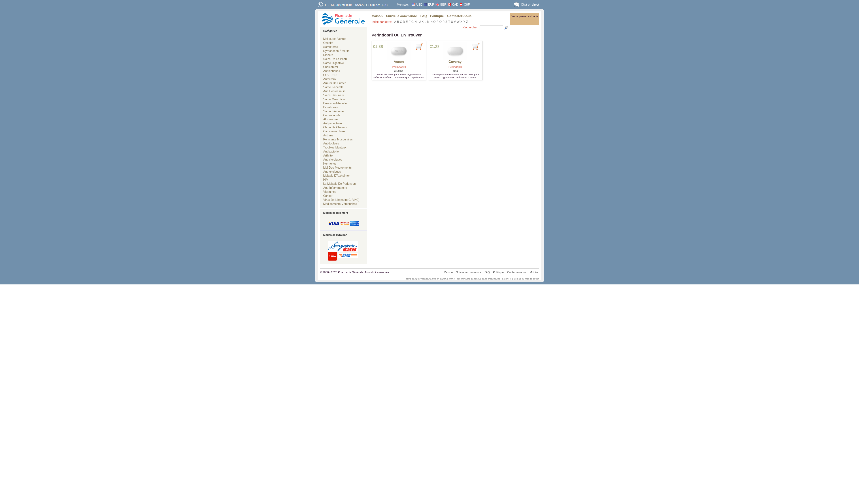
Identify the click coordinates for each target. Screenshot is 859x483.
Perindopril (399, 67)
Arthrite (328, 155)
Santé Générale (333, 87)
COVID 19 (329, 75)
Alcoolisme (330, 119)
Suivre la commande (401, 16)
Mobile (534, 272)
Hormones (329, 163)
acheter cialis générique (469, 279)
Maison (377, 16)
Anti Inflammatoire (335, 187)
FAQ (423, 16)
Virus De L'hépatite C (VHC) (341, 199)
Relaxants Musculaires (338, 139)
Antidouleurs (331, 143)
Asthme (328, 135)
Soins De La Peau (335, 59)
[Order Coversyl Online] (455, 51)
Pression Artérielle (335, 103)
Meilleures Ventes (334, 38)
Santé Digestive (333, 63)
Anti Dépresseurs (334, 91)
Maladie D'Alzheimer (336, 175)
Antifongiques (332, 171)
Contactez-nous (459, 16)
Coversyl (455, 62)
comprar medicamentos (424, 279)
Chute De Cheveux (335, 127)
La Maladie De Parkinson (339, 183)
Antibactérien (331, 151)
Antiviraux (329, 79)
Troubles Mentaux (335, 147)
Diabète (328, 55)
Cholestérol (330, 67)
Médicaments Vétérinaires (340, 203)
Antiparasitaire (332, 123)
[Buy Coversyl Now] (476, 46)
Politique (437, 16)
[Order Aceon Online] (399, 51)
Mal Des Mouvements (337, 167)
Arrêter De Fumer (334, 83)
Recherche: (470, 27)
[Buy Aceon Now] (419, 46)
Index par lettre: (382, 21)
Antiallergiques (332, 159)
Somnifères (330, 47)
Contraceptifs (331, 115)
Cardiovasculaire (334, 131)
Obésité (328, 42)
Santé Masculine (334, 99)
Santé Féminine (333, 111)
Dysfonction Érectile (336, 51)
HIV (325, 179)
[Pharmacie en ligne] (343, 19)
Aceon (399, 62)
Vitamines (329, 191)
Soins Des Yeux (333, 95)
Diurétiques (330, 107)
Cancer (327, 195)
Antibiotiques (331, 71)
